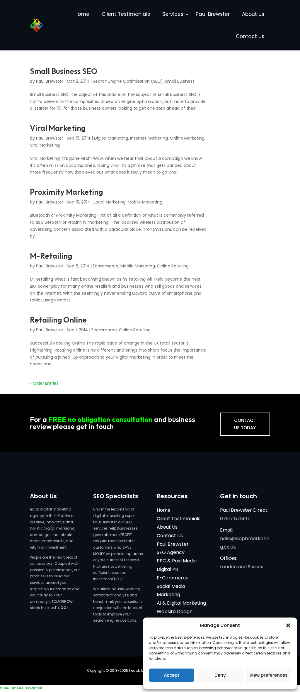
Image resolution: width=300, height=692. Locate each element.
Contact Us (250, 36)
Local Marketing (110, 202)
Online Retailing (173, 266)
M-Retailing (51, 256)
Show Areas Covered (21, 688)
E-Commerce (173, 577)
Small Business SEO (63, 71)
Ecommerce (105, 266)
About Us (253, 14)
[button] (288, 625)
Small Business (180, 81)
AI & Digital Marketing (181, 603)
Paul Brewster (213, 14)
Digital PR (167, 569)
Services (172, 14)
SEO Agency (171, 552)
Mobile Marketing (145, 202)
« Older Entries (44, 383)
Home (81, 14)
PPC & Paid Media (177, 560)
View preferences (268, 675)
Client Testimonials (126, 14)
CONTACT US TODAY (245, 424)
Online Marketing (187, 138)
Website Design (174, 611)
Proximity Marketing (66, 192)
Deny (220, 675)
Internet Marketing (149, 138)
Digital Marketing (111, 138)
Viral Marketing (58, 128)
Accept (172, 675)
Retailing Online (58, 320)
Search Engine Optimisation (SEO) (128, 81)
